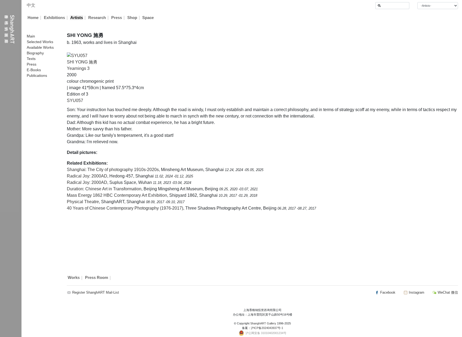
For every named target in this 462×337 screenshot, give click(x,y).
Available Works (40, 47)
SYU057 (75, 100)
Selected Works (40, 42)
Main (31, 36)
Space (148, 18)
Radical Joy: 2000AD (87, 176)
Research (97, 18)
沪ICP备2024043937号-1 (267, 328)
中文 (31, 5)
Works (74, 278)
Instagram (416, 292)
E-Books (34, 70)
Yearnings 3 (78, 68)
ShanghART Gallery (263, 323)
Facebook (387, 292)
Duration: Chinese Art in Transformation (104, 189)
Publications (37, 75)
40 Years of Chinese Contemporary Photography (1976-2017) (125, 208)
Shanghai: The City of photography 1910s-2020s (113, 169)
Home (33, 18)
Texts (31, 58)
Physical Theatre (83, 201)
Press (116, 18)
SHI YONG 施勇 (82, 62)
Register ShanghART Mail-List (95, 292)
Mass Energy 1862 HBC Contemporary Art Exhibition (117, 195)
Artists (76, 18)
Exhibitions (54, 18)
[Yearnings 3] (77, 55)
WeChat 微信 (447, 292)
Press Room (96, 278)
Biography (35, 53)
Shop (132, 18)
